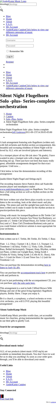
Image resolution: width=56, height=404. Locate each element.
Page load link (6, 399)
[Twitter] (2, 396)
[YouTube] (1, 396)
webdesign (53, 402)
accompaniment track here (33, 272)
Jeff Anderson (18, 132)
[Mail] (3, 396)
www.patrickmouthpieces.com (14, 189)
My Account (12, 382)
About (9, 376)
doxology (4, 4)
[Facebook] (0, 396)
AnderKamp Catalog (16, 384)
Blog (8, 371)
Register (10, 62)
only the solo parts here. (24, 283)
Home (9, 374)
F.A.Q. (9, 379)
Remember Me (16, 51)
